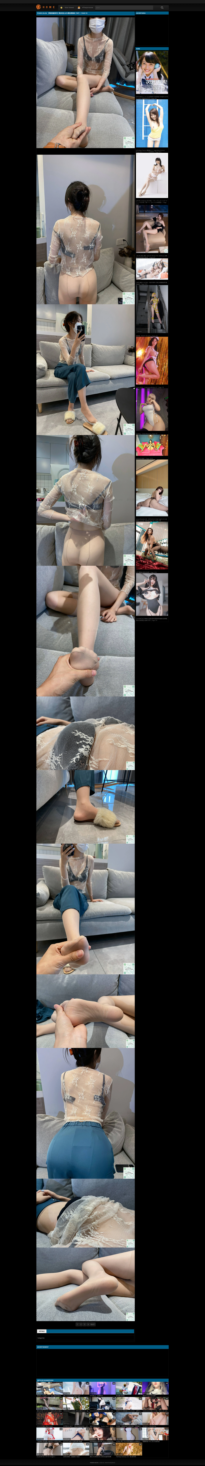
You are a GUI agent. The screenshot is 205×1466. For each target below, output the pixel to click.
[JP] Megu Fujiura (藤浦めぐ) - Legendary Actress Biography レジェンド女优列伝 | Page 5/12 (150, 151)
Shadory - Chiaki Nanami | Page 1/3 (146, 434)
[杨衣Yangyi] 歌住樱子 (149, 1396)
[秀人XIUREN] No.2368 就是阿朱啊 (100, 1457)
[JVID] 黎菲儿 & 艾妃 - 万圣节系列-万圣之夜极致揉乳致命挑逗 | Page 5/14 (151, 283)
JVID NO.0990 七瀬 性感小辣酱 (72, 1441)
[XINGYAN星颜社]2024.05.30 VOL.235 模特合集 (103, 1411)
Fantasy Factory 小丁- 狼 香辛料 (126, 1457)
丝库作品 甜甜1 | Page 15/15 (144, 458)
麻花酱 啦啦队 (120, 1396)
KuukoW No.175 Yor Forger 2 (46, 1457)
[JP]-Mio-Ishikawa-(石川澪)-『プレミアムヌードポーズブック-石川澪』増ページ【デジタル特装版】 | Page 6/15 (151, 202)
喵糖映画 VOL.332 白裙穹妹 (151, 1441)
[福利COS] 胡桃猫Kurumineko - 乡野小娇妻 (129, 1411)
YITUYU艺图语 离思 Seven (45, 1426)
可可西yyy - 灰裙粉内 (96, 1396)
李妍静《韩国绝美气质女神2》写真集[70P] (129, 1426)
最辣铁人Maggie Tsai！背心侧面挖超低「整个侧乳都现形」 (50, 1396)
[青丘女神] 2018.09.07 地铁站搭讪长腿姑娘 (50, 1411)
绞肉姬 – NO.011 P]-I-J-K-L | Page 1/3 (146, 336)
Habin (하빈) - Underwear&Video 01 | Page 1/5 (150, 387)
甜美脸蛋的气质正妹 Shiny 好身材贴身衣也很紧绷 (103, 1441)
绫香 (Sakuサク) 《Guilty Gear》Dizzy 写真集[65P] (103, 1426)
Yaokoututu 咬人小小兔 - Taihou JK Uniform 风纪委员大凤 (156, 1411)
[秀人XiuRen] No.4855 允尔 (71, 1396)
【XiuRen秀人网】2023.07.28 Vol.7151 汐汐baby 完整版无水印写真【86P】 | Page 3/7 (151, 256)
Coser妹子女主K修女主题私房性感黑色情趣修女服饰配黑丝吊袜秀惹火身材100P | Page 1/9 (151, 619)
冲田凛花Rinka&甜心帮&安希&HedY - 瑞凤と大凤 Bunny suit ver (76, 1411)
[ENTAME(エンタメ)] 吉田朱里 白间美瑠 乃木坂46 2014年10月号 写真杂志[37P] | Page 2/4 (152, 97)
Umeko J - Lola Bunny (149, 1426)
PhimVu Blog (45, 6)
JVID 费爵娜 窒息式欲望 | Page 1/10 (146, 572)
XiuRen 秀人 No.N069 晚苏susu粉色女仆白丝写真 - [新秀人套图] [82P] (129, 1441)
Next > (93, 1324)
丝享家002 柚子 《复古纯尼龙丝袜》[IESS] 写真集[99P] (76, 1426)
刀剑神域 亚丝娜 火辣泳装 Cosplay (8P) (49, 1441)
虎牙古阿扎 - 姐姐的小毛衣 (71, 1457)
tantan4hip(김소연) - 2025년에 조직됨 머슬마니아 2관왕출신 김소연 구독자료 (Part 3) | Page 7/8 (151, 520)
